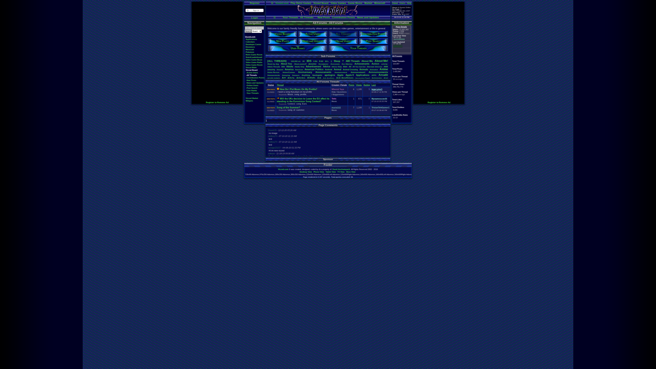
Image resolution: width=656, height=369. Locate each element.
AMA (386, 67)
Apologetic (317, 75)
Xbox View (351, 172)
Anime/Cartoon (289, 72)
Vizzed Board (321, 3)
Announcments (273, 75)
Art (284, 77)
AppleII (350, 75)
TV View (341, 172)
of (294, 110)
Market (368, 3)
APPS (374, 75)
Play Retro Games (301, 3)
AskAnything (328, 78)
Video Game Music (254, 60)
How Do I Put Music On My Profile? (298, 89)
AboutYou (286, 64)
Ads (283, 67)
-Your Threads (252, 93)
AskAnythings (344, 78)
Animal (337, 69)
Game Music (355, 3)
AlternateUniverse (374, 67)
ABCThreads (353, 61)
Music (290, 94)
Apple (340, 75)
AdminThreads (273, 67)
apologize (330, 75)
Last (374, 85)
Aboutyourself (300, 64)
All (350, 67)
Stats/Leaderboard (254, 57)
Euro (304, 104)
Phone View (318, 172)
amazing (271, 70)
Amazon (280, 70)
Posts (351, 85)
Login (254, 17)
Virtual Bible (251, 67)
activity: (384, 64)
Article (291, 78)
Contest (291, 104)
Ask (319, 78)
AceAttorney (347, 64)
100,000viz (295, 61)
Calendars (250, 42)
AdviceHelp (337, 67)
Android (328, 70)
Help (409, 3)
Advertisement (314, 66)
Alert (345, 67)
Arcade (383, 74)
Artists (311, 77)
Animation (374, 70)
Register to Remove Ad (217, 102)
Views (359, 85)
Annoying (286, 75)
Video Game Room (254, 65)
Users (402, 3)
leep (337, 61)
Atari (386, 78)
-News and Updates (255, 83)
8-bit (321, 61)
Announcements (378, 72)
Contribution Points (343, 17)
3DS (308, 60)
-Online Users (252, 85)
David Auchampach (341, 169)
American (299, 70)
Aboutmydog (273, 64)
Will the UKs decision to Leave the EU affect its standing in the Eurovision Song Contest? (303, 100)
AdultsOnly (299, 67)
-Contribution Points (255, 78)
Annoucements (323, 72)
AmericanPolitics (314, 69)
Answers (295, 75)
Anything (306, 75)
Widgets (249, 101)
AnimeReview (273, 72)
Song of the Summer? (288, 107)
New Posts (324, 17)
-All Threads (251, 75)
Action (375, 63)
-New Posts (251, 80)
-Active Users (252, 73)
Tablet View (331, 172)
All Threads (306, 17)
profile (303, 94)
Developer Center (253, 44)
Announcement (340, 72)
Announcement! (358, 72)
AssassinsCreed (362, 78)
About (395, 3)
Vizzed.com (282, 3)
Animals (363, 69)
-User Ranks (251, 91)
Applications (251, 39)
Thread (280, 85)
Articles (300, 78)
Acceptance (323, 64)
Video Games (338, 3)
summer (300, 110)
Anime (384, 69)
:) (331, 61)
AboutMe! (381, 60)
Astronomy (377, 78)
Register (254, 3)
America (289, 69)
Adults (289, 66)
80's (327, 61)
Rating (367, 85)
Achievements (361, 64)
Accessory (335, 64)
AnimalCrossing (350, 70)
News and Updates (368, 17)
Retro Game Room (254, 55)
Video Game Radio (254, 62)
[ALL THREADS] (276, 61)
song (296, 94)
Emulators (250, 47)
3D (303, 61)
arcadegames (273, 78)
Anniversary (305, 72)
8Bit (315, 61)
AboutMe (367, 61)
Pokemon (250, 52)
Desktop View (306, 172)
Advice (326, 66)
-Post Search (251, 88)
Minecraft (379, 3)
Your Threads (290, 17)
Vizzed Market (252, 98)
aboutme (312, 64)
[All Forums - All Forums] (328, 14)
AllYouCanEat (359, 67)
